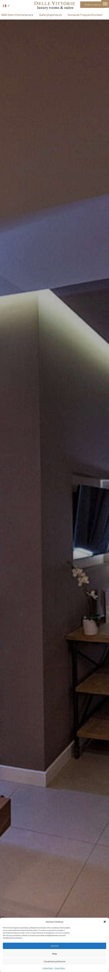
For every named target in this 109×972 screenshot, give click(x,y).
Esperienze (55, 14)
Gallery (43, 14)
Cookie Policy (48, 968)
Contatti (97, 14)
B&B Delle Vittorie (12, 14)
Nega (54, 953)
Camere (28, 14)
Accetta (54, 945)
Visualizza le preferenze (54, 961)
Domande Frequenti (80, 14)
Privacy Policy (59, 968)
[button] (104, 921)
